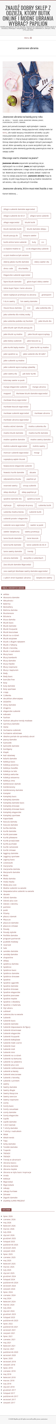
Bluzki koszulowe (10, 632)
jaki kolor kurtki (29, 373)
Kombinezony (9, 787)
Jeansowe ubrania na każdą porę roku (23, 116)
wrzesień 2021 (9, 1330)
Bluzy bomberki (10, 657)
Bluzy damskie (9, 660)
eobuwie (7, 714)
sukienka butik (44, 505)
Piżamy (6, 913)
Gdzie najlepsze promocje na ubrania (20, 294)
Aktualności (8, 600)
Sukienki (7, 1017)
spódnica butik (33, 498)
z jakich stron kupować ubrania (17, 577)
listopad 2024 (9, 1279)
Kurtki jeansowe (10, 834)
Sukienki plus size (11, 1065)
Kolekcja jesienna (10, 765)
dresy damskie (9, 705)
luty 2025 (7, 1270)
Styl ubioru (8, 1008)
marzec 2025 (8, 1267)
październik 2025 (10, 1244)
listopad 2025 (9, 1241)
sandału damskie (10, 951)
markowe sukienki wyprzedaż (16, 413)
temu (5, 132)
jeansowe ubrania (31, 120)
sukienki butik (35, 512)
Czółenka (7, 695)
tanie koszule (32, 538)
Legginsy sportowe (11, 856)
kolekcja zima (9, 780)
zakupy (6, 1188)
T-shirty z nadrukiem (12, 1131)
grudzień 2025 (9, 1238)
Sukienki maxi (9, 1046)
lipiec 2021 (8, 1336)
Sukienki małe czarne (12, 1043)
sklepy (6, 960)
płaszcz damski (9, 916)
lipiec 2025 (8, 1254)
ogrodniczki (7, 122)
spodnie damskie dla (13, 498)
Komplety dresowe (11, 806)
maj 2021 (7, 1342)
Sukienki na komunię (12, 1058)
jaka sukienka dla (43, 308)
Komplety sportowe (11, 815)
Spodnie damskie (10, 986)
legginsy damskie (10, 853)
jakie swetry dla (10, 373)
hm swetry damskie (28, 301)
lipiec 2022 (8, 1323)
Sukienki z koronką (11, 1077)
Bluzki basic (8, 622)
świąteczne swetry (44, 577)
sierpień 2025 (9, 1251)
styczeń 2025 (8, 1273)
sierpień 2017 (9, 1402)
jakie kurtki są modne (39, 347)
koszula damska (10, 821)
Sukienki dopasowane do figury (16, 1027)
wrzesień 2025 (9, 1248)
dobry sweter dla (41, 262)
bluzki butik (30, 222)
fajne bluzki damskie (12, 281)
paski (5, 910)
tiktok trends (8, 1137)
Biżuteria (7, 616)
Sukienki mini (9, 1052)
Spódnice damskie (11, 973)
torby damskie (9, 1144)
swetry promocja (32, 531)
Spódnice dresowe (11, 976)
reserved (7, 945)
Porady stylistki (9, 932)
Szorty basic (8, 1106)
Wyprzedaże (8, 1185)
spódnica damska (10, 964)
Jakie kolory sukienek (12, 341)
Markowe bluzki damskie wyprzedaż (32, 393)
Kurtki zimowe (9, 850)
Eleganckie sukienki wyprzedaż (17, 275)
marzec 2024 (8, 1304)
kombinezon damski (12, 784)
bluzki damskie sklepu (36, 229)
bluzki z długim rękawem (14, 641)
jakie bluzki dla (44, 321)
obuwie (33, 472)
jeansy (40, 120)
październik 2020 (10, 1352)
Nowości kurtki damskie (14, 472)
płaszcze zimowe (10, 926)
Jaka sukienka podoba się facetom (18, 321)
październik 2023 (10, 1320)
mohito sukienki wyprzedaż (15, 446)
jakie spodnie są (11, 354)
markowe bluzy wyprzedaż (15, 400)
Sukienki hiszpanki (11, 1036)
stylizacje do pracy (25, 505)
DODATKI (7, 701)
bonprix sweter (29, 235)
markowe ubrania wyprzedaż (16, 420)
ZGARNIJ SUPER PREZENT (14, 1200)
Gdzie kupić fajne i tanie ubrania (18, 288)
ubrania (22, 122)
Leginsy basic (9, 859)
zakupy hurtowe (10, 1191)
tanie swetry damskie (13, 551)
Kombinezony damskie (13, 790)
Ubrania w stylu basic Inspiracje (17, 1172)
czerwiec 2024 (9, 1295)
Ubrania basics (9, 1163)
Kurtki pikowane (10, 837)
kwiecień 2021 (9, 1346)
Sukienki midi (9, 1049)
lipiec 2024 (8, 1292)
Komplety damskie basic (13, 802)
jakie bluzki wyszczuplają (39, 334)
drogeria (7, 708)
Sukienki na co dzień (12, 1055)
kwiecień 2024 (9, 1301)
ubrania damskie (11, 558)
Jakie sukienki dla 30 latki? (34, 354)
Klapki (6, 752)
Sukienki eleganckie (11, 1033)
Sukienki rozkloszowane (13, 1068)
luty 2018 (7, 1383)
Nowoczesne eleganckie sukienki (18, 466)
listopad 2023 (9, 1317)
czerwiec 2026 (9, 1219)
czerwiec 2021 (9, 1339)
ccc (42, 242)
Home (5, 727)
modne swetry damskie (40, 439)
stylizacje (7, 505)
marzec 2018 (8, 1380)
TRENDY (6, 1153)
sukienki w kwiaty (10, 1071)
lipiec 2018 (8, 1368)
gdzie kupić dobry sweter (38, 281)
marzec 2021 (8, 1349)
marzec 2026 (8, 1229)
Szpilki (6, 1118)
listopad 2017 (9, 1393)
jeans (21, 120)
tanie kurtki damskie (12, 545)
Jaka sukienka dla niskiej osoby (17, 314)
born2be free (9, 679)
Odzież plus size (10, 900)
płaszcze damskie (10, 923)
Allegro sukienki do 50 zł (14, 216)
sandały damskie (10, 954)
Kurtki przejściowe (11, 840)
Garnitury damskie (11, 724)
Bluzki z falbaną (10, 645)
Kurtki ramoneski (10, 847)
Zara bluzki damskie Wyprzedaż (17, 564)
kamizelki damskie (11, 746)
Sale (5, 948)
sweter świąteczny (11, 531)
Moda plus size (9, 885)
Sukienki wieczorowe (12, 1074)
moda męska (8, 881)
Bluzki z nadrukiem (11, 651)
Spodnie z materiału (12, 1005)
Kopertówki (8, 818)
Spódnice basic (9, 970)
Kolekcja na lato (10, 771)
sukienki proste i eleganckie (16, 518)
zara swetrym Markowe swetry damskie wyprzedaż (26, 571)
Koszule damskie (10, 825)
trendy (30, 551)
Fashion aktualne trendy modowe (17, 720)
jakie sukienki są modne (14, 360)
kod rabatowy (9, 755)
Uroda (6, 1175)
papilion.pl (31, 479)
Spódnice (7, 967)
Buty (5, 682)
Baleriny (6, 604)
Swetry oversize (10, 1096)
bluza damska (9, 619)
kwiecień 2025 (9, 1263)
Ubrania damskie (10, 1166)
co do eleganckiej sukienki (37, 248)
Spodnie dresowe (10, 989)
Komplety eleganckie (12, 812)
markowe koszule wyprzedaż (16, 406)
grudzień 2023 (9, 1314)
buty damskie (9, 686)
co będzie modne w (12, 248)
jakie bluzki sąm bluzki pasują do (18, 327)
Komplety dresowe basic (13, 809)
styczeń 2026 (8, 1235)
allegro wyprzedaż (11, 222)
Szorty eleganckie (10, 1115)
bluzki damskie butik (12, 229)
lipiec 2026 (8, 1216)
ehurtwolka (23, 268)
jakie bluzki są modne (13, 334)
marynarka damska (11, 869)
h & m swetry (9, 301)
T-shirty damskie (10, 1128)
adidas (6, 594)
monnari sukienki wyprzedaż (16, 452)
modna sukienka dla (37, 426)
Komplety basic (10, 796)
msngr (37, 452)
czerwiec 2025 (9, 1257)
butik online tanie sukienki (15, 242)
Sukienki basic (9, 1020)
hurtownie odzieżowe (12, 733)
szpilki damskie (10, 1122)
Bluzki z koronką (10, 648)
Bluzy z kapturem (10, 670)
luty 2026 (7, 1232)
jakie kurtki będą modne (14, 347)
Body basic (8, 676)
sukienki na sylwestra (12, 1061)
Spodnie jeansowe (11, 995)
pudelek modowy (10, 941)
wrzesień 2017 (9, 1399)
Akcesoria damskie (11, 597)
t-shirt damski (9, 1125)
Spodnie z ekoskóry (11, 1001)
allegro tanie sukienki (39, 216)
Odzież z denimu (10, 904)
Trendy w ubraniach (12, 1159)
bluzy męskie (9, 664)
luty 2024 (7, 1308)
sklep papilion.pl (29, 492)
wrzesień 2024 (9, 1285)
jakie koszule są (34, 341)
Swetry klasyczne (10, 1093)
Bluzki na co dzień (11, 635)
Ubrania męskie (10, 1169)
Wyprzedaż (8, 1182)
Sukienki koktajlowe (11, 1039)
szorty (15, 122)
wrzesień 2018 (9, 1361)
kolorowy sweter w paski (14, 380)
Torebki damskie (10, 1147)
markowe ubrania (42, 413)
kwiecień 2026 (9, 1225)
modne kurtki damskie (38, 433)
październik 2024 (10, 1282)
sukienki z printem (11, 1080)
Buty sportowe (9, 689)
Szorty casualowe (10, 1109)
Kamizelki (7, 742)
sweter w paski (36, 525)
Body (5, 673)
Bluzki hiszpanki (10, 629)
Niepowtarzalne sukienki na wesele (18, 891)
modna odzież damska (13, 426)
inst (28, 308)
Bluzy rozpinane (10, 667)
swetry (6, 1084)
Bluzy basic (8, 654)
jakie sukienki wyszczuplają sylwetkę (19, 367)
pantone (7, 907)
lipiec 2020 (8, 1358)
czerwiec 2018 (9, 1371)
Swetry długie (9, 1090)
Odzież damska (10, 897)
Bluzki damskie (9, 626)
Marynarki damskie (11, 872)
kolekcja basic (9, 761)
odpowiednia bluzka (12, 479)
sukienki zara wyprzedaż (14, 525)
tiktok (5, 1134)
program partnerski (11, 938)
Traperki (7, 1150)
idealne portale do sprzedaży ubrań (19, 736)
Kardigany (7, 749)
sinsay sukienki (29, 485)
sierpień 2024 (9, 1289)
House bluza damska (13, 308)
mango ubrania (39, 387)
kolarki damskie (10, 758)
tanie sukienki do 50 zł (36, 545)
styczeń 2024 (8, 1311)
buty (34, 242)
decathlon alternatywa (13, 698)
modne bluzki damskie (13, 433)
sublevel (7, 1011)
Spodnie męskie (10, 998)
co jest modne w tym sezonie (16, 255)
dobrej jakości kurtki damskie (16, 262)
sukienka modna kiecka (14, 512)
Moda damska (9, 878)
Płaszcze (7, 919)
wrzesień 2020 (9, 1355)
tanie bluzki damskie (12, 538)
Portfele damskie (10, 935)
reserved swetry (10, 485)
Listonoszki (8, 863)
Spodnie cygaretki (11, 983)
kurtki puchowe (10, 844)
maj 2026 (7, 1222)
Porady (6, 929)
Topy (5, 1140)
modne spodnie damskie (14, 439)
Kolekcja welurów (10, 774)
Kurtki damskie (9, 831)
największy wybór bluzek (14, 459)
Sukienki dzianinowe (12, 1030)
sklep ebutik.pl (10, 492)
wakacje (6, 1178)
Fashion (6, 717)
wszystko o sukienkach (33, 558)
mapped (7, 393)
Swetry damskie (10, 1087)
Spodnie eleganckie (11, 992)
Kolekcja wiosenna (11, 777)
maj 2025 (7, 1260)
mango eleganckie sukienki (15, 387)
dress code (8, 268)
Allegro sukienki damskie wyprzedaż (19, 209)
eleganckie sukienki (11, 711)
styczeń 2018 (8, 1387)
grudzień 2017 (9, 1390)
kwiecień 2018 (9, 1377)
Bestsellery (8, 607)
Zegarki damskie (10, 1197)
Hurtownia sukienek (12, 730)
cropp (5, 692)
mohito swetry (39, 446)
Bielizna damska (10, 610)
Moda (7, 120)
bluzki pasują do (11, 235)
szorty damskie (9, 1112)
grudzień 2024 (9, 1276)
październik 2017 (10, 1396)
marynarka (8, 866)
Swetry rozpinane (10, 1099)
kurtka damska (9, 828)
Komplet (7, 793)
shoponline (8, 957)
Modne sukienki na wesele (14, 888)
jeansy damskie (10, 739)
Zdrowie (6, 1194)
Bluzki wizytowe (10, 638)
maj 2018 (7, 1374)
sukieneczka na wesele (13, 1014)
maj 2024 (7, 1298)
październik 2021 (10, 1327)
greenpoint (46, 294)
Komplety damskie (11, 799)
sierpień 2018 (9, 1364)
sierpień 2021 (9, 1333)
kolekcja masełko (10, 768)
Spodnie (6, 979)
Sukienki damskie (10, 1024)
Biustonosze (8, 613)
